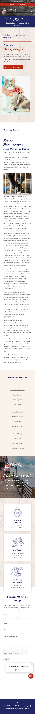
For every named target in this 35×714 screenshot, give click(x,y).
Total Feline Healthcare (17, 390)
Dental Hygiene (17, 438)
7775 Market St (17, 525)
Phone (5, 630)
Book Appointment (17, 5)
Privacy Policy (10, 708)
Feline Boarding (17, 404)
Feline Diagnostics (17, 399)
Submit (7, 659)
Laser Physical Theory (17, 426)
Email (6, 623)
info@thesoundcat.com (17, 587)
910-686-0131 (18, 585)
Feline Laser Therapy (17, 448)
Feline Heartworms (17, 412)
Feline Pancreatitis (17, 443)
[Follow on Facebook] (17, 702)
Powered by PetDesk (22, 708)
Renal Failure (17, 421)
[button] (30, 675)
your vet (21, 269)
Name (6, 615)
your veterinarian (24, 309)
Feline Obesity (17, 434)
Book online (10, 23)
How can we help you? (11, 636)
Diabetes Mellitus (17, 416)
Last (19, 620)
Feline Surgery (17, 395)
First (5, 620)
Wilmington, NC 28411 (17, 528)
